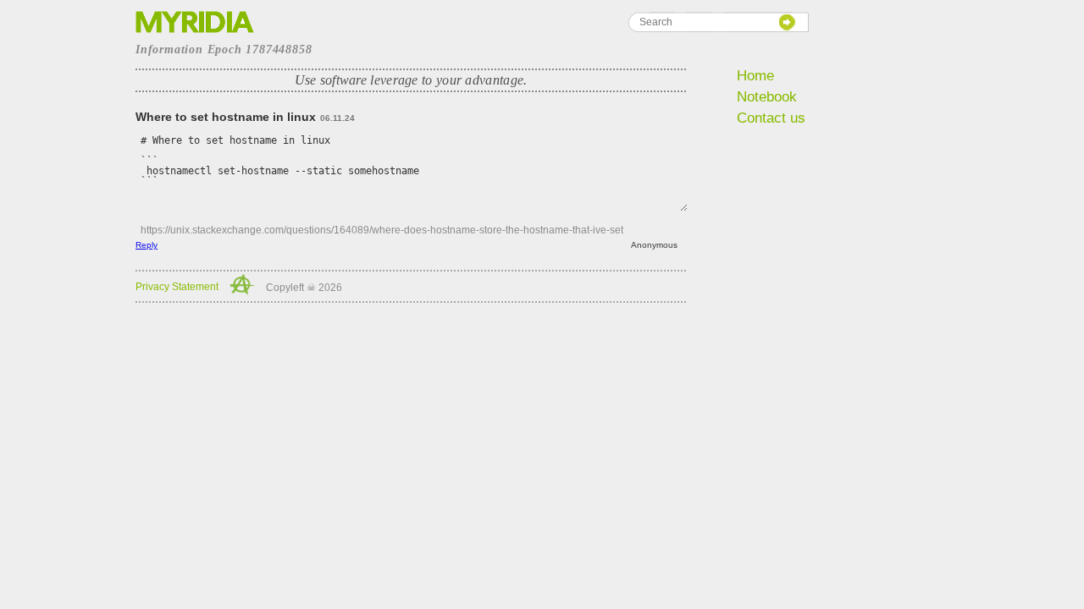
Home (755, 76)
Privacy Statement (177, 287)
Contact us (771, 118)
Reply (147, 245)
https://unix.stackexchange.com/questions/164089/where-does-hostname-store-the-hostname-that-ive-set (382, 230)
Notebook (767, 97)
